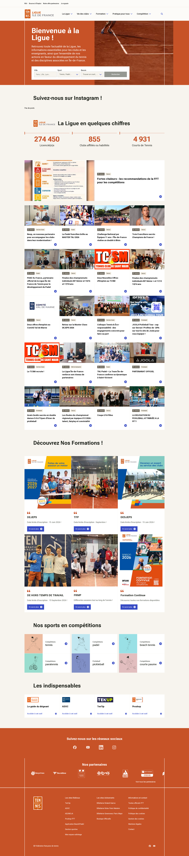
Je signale (64, 3)
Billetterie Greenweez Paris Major (109, 814)
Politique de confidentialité (138, 808)
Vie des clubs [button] (83, 14)
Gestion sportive (71, 829)
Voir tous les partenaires (146, 782)
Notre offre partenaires (51, 3)
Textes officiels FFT (136, 803)
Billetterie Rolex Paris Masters (108, 808)
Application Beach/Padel (74, 824)
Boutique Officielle (104, 819)
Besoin (83, 70)
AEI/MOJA (69, 814)
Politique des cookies (136, 814)
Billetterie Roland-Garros (106, 803)
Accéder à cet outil (34, 714)
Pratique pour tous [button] (121, 14)
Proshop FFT (70, 819)
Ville (36, 70)
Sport (60, 70)
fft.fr (25, 3)
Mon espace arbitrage (73, 835)
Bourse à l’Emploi (35, 3)
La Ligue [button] (66, 14)
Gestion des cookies (136, 819)
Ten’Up (67, 803)
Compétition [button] (142, 14)
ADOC (67, 808)
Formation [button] (100, 14)
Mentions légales (134, 824)
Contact (131, 829)
